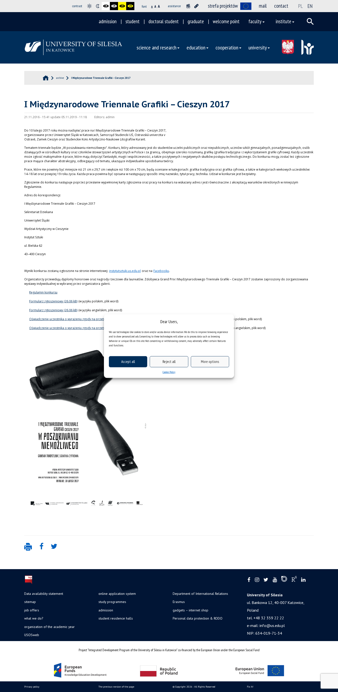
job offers (31, 610)
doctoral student (163, 21)
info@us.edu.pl (272, 625)
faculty (255, 21)
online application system (117, 593)
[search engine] (310, 21)
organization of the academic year (49, 627)
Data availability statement (43, 593)
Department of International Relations (200, 593)
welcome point (226, 21)
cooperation (227, 47)
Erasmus (179, 602)
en (310, 5)
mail (263, 5)
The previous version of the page (116, 686)
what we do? (33, 618)
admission (108, 21)
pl (300, 5)
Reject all (169, 361)
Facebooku (161, 271)
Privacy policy (31, 686)
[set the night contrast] (98, 6)
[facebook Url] (248, 580)
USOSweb (31, 635)
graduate (196, 21)
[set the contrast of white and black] (114, 6)
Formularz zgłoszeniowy (46, 301)
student (132, 21)
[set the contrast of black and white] (106, 6)
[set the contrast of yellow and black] (130, 6)
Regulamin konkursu (43, 292)
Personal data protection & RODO (197, 618)
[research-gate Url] (294, 580)
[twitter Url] (266, 580)
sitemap (30, 602)
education (196, 47)
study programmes (112, 602)
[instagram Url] (257, 580)
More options (210, 361)
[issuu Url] (284, 580)
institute (283, 21)
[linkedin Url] (303, 580)
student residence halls (115, 618)
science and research (156, 47)
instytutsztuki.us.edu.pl (125, 271)
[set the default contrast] (89, 6)
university (257, 47)
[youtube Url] (275, 580)
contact (281, 5)
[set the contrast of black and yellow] (122, 6)
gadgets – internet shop (190, 610)
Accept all (128, 361)
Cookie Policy (169, 372)
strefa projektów (223, 5)
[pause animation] (188, 6)
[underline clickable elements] (196, 6)
